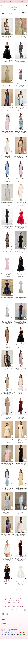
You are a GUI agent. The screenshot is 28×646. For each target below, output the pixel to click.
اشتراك (24, 609)
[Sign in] (24, 5)
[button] (2, 5)
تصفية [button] (5, 13)
